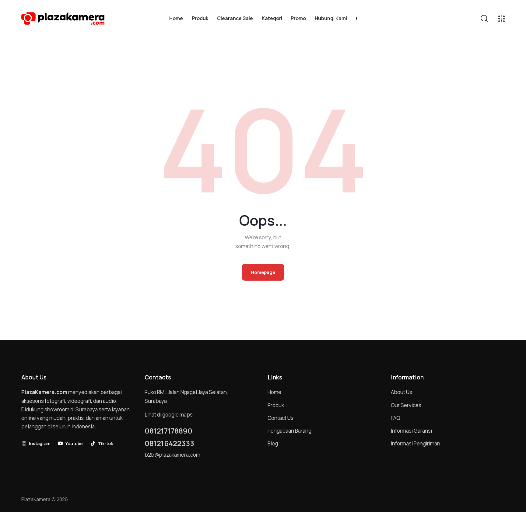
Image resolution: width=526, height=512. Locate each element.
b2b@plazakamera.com (172, 454)
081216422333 (169, 443)
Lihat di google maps (169, 414)
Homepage (263, 272)
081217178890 (168, 430)
